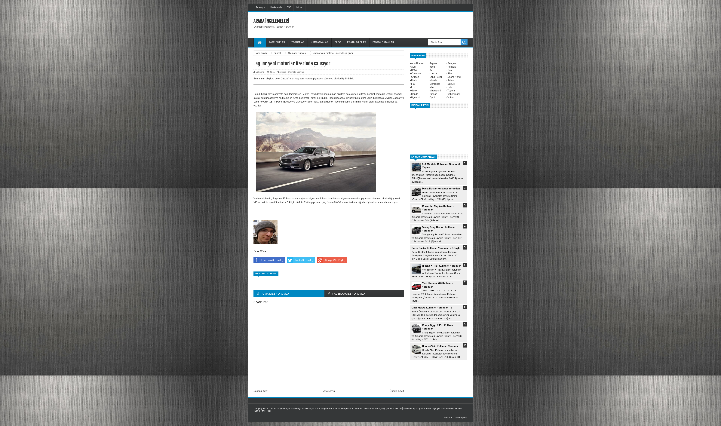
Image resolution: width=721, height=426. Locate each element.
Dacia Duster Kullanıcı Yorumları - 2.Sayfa (436, 248)
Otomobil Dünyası (296, 72)
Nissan (433, 94)
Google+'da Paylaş (335, 260)
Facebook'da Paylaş (272, 260)
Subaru (451, 80)
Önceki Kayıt (397, 391)
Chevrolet (416, 73)
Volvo (450, 97)
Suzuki (451, 83)
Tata (449, 87)
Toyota (451, 90)
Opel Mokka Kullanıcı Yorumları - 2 (432, 307)
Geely (414, 90)
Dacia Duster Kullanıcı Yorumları (441, 188)
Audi (413, 66)
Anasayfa (260, 7)
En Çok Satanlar (383, 42)
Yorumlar (298, 42)
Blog (338, 42)
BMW (414, 70)
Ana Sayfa (329, 391)
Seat (450, 70)
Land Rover (436, 76)
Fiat (413, 83)
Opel (432, 97)
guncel (283, 72)
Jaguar (433, 63)
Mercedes (435, 83)
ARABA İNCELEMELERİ (271, 21)
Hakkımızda (276, 7)
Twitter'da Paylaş (304, 260)
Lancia (433, 73)
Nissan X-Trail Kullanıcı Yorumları (442, 265)
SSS (289, 7)
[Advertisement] (399, 24)
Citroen (415, 76)
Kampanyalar (319, 42)
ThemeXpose (460, 417)
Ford (413, 87)
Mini (432, 87)
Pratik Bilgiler (356, 42)
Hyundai (415, 97)
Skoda (450, 73)
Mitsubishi (435, 90)
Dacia (414, 80)
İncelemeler (277, 42)
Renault (451, 66)
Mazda (433, 80)
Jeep (432, 66)
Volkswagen (453, 94)
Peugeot (451, 63)
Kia (431, 70)
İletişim (299, 7)
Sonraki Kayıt (260, 391)
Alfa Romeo (417, 63)
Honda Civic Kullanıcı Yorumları (440, 346)
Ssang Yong (454, 76)
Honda (414, 94)
